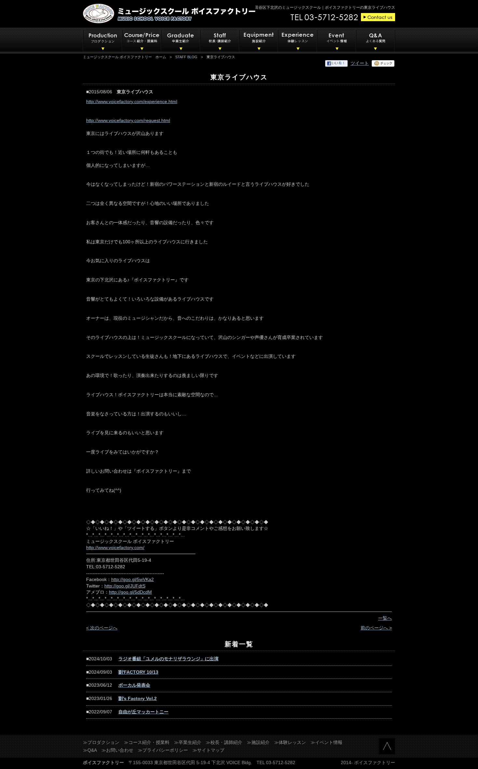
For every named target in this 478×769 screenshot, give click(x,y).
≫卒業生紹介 (187, 742)
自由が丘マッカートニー (143, 711)
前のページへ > (376, 627)
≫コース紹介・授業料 (146, 742)
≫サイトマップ (208, 750)
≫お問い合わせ (117, 750)
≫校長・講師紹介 (224, 742)
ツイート (360, 63)
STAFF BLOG (186, 57)
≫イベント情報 (326, 742)
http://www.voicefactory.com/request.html (128, 120)
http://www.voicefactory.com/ (115, 547)
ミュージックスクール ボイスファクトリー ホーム (124, 57)
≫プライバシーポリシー (163, 750)
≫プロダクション (101, 742)
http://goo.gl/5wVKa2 (132, 579)
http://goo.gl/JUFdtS (124, 585)
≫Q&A (90, 750)
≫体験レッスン (290, 742)
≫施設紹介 (258, 742)
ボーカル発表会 (134, 685)
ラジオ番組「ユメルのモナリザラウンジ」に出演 (168, 658)
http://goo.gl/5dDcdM (130, 592)
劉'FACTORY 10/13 (138, 672)
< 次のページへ (101, 627)
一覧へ (385, 618)
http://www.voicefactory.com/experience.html (131, 101)
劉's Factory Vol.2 (137, 698)
